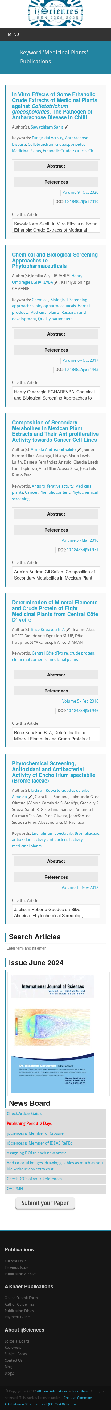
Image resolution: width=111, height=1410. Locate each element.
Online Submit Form (21, 1298)
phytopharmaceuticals (55, 306)
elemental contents (29, 660)
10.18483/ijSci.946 (82, 711)
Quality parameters (55, 319)
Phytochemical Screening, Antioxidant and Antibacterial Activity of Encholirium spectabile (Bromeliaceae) (53, 771)
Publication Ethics (19, 1311)
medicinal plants (63, 660)
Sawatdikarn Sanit (47, 127)
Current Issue (16, 1261)
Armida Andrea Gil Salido (53, 450)
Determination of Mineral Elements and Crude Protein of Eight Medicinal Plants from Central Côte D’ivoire (55, 611)
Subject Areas (16, 1354)
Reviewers (13, 1348)
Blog (8, 1367)
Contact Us (13, 1361)
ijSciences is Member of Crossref (36, 1134)
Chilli (92, 151)
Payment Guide (17, 1317)
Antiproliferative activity (52, 486)
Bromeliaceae (87, 834)
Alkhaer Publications (52, 1391)
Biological (59, 300)
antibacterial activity (65, 840)
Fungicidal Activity (47, 138)
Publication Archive (20, 1274)
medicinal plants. (27, 846)
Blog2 (9, 1374)
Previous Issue (16, 1268)
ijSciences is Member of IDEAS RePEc (39, 1143)
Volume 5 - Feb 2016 (80, 701)
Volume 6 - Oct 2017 (80, 361)
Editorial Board (17, 1342)
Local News (80, 1391)
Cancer (31, 493)
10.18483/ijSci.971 (82, 550)
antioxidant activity (29, 840)
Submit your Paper (45, 1203)
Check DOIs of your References (34, 1179)
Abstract (56, 166)
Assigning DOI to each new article (37, 1153)
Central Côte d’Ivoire (50, 653)
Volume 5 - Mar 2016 (80, 541)
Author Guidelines (19, 1305)
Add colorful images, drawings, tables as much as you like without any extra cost (55, 1166)
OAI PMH (15, 1189)
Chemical (40, 300)
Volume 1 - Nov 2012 (80, 888)
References (56, 182)
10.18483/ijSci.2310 (81, 202)
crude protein (82, 653)
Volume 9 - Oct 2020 (80, 193)
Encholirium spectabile (52, 834)
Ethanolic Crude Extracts (65, 151)
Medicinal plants (45, 313)
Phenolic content (54, 493)
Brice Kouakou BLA (48, 630)
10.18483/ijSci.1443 (81, 370)
